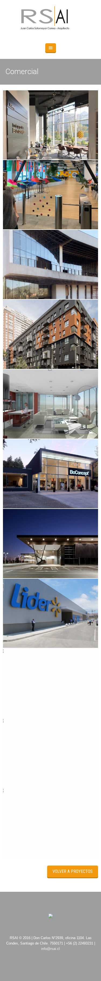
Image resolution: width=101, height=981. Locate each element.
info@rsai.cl (50, 949)
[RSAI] (50, 19)
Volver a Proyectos (73, 871)
